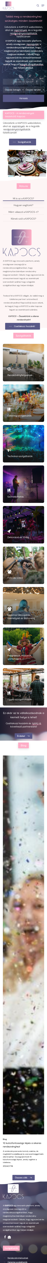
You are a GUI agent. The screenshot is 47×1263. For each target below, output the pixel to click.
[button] (42, 5)
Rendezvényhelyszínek (18, 1258)
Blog (5, 1139)
